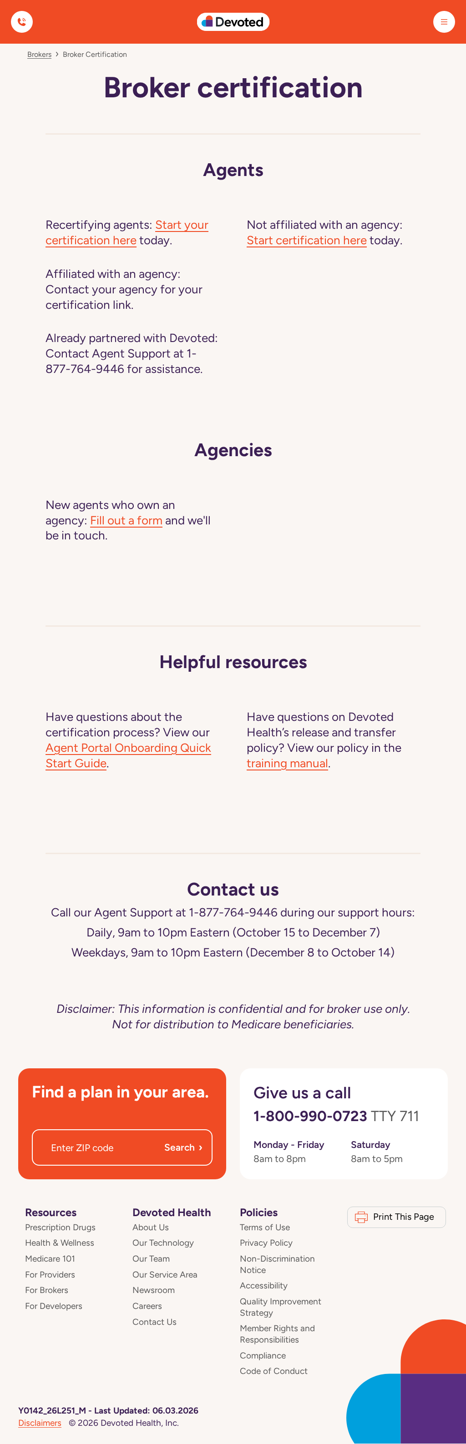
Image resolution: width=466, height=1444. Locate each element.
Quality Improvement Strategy (280, 1307)
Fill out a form (126, 520)
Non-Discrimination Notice (277, 1264)
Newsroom (153, 1290)
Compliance (263, 1355)
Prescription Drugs (60, 1227)
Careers (147, 1306)
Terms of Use (265, 1227)
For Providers (50, 1274)
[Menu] (444, 22)
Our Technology (163, 1243)
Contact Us (154, 1322)
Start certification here (307, 240)
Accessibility (264, 1285)
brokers (39, 54)
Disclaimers (39, 1423)
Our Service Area (165, 1274)
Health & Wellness (59, 1243)
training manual (287, 763)
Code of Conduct (274, 1371)
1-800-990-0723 (336, 1116)
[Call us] (22, 22)
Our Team (151, 1258)
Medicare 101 (50, 1258)
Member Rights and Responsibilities (277, 1333)
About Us (150, 1227)
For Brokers (46, 1290)
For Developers (53, 1306)
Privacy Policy (266, 1243)
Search (183, 1147)
